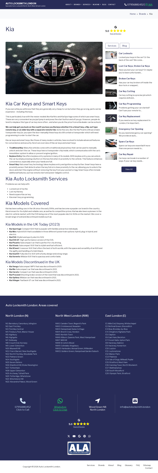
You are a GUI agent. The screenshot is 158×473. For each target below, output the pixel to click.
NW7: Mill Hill (61, 340)
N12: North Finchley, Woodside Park (21, 354)
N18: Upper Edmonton (15, 371)
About (69, 5)
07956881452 (135, 4)
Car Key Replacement (129, 116)
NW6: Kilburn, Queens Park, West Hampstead (75, 337)
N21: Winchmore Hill (14, 379)
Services (87, 5)
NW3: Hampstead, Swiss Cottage (69, 329)
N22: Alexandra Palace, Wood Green (21, 382)
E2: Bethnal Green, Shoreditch (118, 326)
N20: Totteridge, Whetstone (18, 376)
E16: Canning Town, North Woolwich (121, 365)
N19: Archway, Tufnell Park (17, 373)
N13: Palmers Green (14, 357)
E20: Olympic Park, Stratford (117, 373)
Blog (104, 4)
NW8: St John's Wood (64, 343)
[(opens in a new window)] (60, 400)
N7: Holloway (11, 340)
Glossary (128, 465)
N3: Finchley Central (14, 329)
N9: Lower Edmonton (15, 346)
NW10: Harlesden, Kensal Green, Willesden (74, 348)
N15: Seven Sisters (14, 362)
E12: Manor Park (112, 354)
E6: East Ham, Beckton (115, 337)
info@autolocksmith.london (135, 407)
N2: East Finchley (13, 326)
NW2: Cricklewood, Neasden (68, 326)
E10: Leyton (110, 348)
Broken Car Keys (127, 78)
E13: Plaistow (111, 357)
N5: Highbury (11, 335)
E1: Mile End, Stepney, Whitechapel (120, 323)
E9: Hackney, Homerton (115, 346)
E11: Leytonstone (113, 351)
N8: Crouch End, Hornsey (16, 343)
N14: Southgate (12, 359)
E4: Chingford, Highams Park (117, 332)
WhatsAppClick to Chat (60, 408)
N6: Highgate (11, 337)
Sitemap (147, 465)
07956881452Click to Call (23, 408)
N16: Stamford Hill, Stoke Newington (22, 365)
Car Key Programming (130, 104)
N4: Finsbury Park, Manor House (20, 332)
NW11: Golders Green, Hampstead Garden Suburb (77, 351)
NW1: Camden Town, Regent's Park (70, 323)
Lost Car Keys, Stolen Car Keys (134, 66)
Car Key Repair (126, 154)
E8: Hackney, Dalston (114, 343)
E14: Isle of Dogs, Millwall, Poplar (119, 359)
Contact (112, 4)
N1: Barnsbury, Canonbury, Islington (21, 323)
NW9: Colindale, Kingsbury (67, 346)
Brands (78, 5)
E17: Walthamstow (113, 368)
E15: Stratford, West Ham (116, 362)
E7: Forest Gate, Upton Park (117, 340)
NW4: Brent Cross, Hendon (67, 332)
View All (128, 169)
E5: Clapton (110, 335)
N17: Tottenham (13, 368)
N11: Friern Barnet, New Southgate (21, 351)
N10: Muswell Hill (13, 348)
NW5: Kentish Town (64, 335)
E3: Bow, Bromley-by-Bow (116, 329)
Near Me (97, 5)
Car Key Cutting (127, 91)
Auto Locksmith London (21, 3)
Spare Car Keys (126, 141)
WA (150, 4)
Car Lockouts (125, 53)
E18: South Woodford (114, 371)
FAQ (138, 465)
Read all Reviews (115, 34)
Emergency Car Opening (131, 129)
